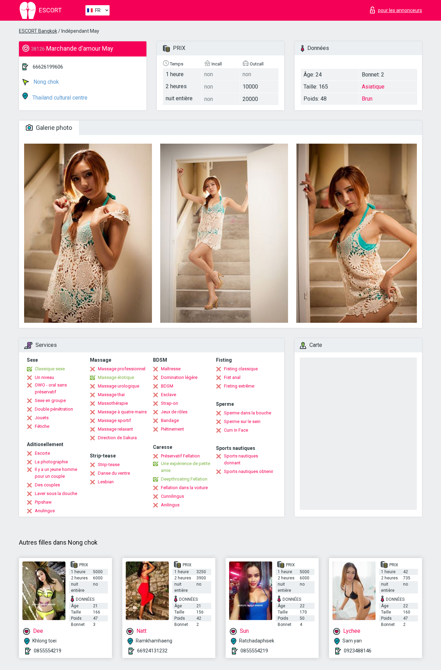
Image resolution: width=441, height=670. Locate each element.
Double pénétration (54, 409)
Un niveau (44, 377)
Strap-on (169, 403)
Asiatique (373, 86)
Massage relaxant (115, 429)
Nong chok (45, 82)
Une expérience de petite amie (185, 467)
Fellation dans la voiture (184, 487)
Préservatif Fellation (180, 455)
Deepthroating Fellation (184, 479)
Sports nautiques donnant (241, 459)
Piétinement (172, 429)
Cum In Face (236, 430)
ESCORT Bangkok (38, 31)
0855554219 (47, 651)
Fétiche (42, 426)
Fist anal (232, 377)
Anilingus (170, 504)
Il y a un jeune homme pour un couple (56, 473)
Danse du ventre (114, 473)
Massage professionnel (121, 368)
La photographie (51, 461)
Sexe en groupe (50, 400)
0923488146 (357, 651)
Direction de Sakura (117, 437)
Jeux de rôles (174, 411)
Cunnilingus (172, 496)
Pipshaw (43, 502)
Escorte (42, 453)
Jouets (42, 417)
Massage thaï (111, 394)
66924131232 (152, 651)
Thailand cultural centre (59, 97)
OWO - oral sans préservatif (51, 388)
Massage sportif (114, 420)
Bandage (170, 420)
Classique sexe (50, 368)
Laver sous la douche (56, 493)
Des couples (47, 484)
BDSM (167, 386)
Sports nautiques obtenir (248, 471)
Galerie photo (53, 127)
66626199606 (48, 67)
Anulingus (45, 510)
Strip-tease (109, 464)
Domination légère (179, 377)
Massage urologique (118, 386)
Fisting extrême (239, 386)
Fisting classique (241, 368)
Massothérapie (113, 403)
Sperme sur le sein (242, 421)
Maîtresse (171, 368)
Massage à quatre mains (122, 411)
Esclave (168, 394)
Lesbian (106, 481)
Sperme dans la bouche (247, 412)
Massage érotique (116, 377)
